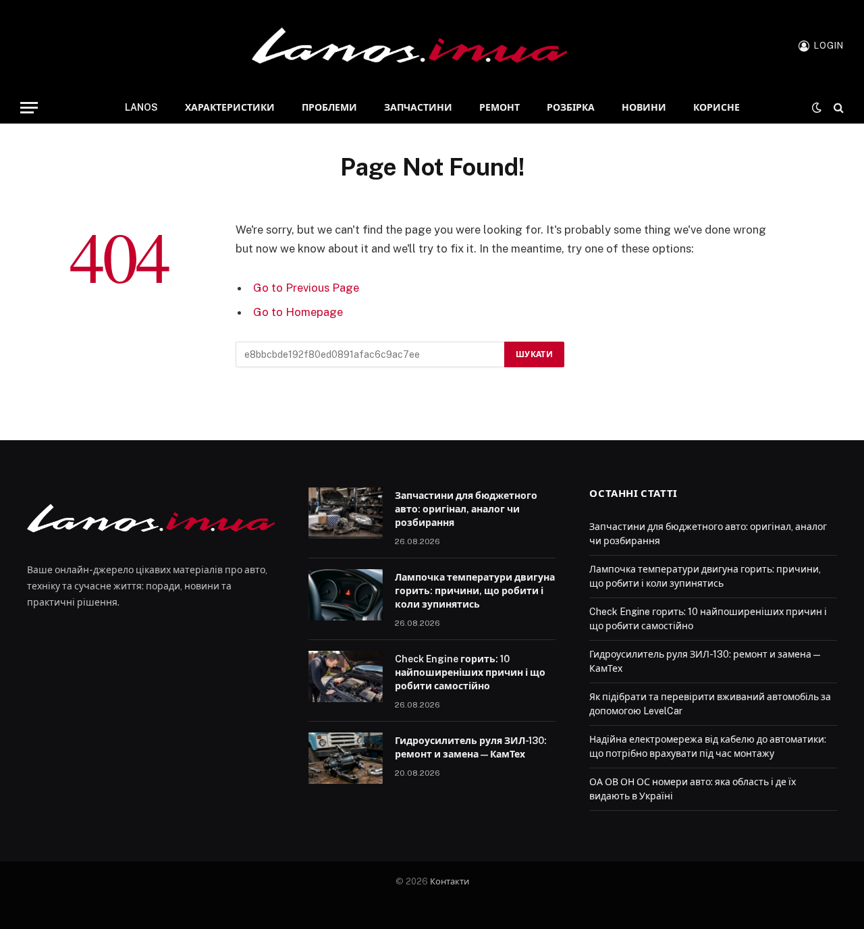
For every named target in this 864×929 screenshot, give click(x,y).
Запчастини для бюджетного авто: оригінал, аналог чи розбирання (466, 509)
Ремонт (499, 107)
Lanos (141, 107)
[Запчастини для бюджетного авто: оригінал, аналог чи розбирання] (345, 513)
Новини (644, 107)
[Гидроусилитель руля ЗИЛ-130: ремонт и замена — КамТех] (345, 758)
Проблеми (329, 107)
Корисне (716, 107)
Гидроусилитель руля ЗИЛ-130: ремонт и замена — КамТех (471, 747)
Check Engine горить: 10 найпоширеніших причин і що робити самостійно (470, 672)
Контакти (449, 881)
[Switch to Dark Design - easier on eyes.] (817, 107)
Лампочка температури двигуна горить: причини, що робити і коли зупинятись (475, 591)
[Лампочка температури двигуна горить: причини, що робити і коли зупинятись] (345, 594)
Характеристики (230, 107)
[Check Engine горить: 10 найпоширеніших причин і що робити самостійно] (345, 676)
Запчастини (418, 107)
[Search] (837, 107)
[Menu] (29, 107)
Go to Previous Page (306, 287)
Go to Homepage (298, 312)
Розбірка (571, 107)
